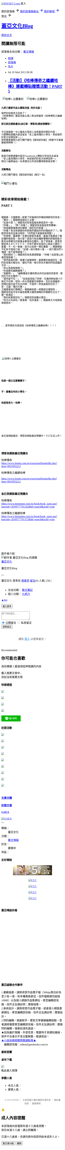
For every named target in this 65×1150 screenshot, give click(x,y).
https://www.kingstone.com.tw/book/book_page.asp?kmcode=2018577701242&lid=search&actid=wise (29, 505)
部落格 (12, 62)
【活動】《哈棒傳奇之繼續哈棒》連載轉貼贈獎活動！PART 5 (35, 85)
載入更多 (7, 606)
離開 (19, 1143)
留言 (32, 580)
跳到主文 (6, 35)
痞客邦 (25, 580)
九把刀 (26, 594)
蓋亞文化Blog (17, 26)
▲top (4, 599)
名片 (10, 66)
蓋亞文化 (6, 561)
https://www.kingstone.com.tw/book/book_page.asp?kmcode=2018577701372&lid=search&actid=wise (29, 518)
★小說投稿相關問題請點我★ (18, 1040)
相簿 (10, 58)
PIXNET (16, 1100)
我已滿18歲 (8, 1143)
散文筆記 (27, 590)
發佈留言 (7, 627)
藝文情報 (28, 51)
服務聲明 (36, 1103)
